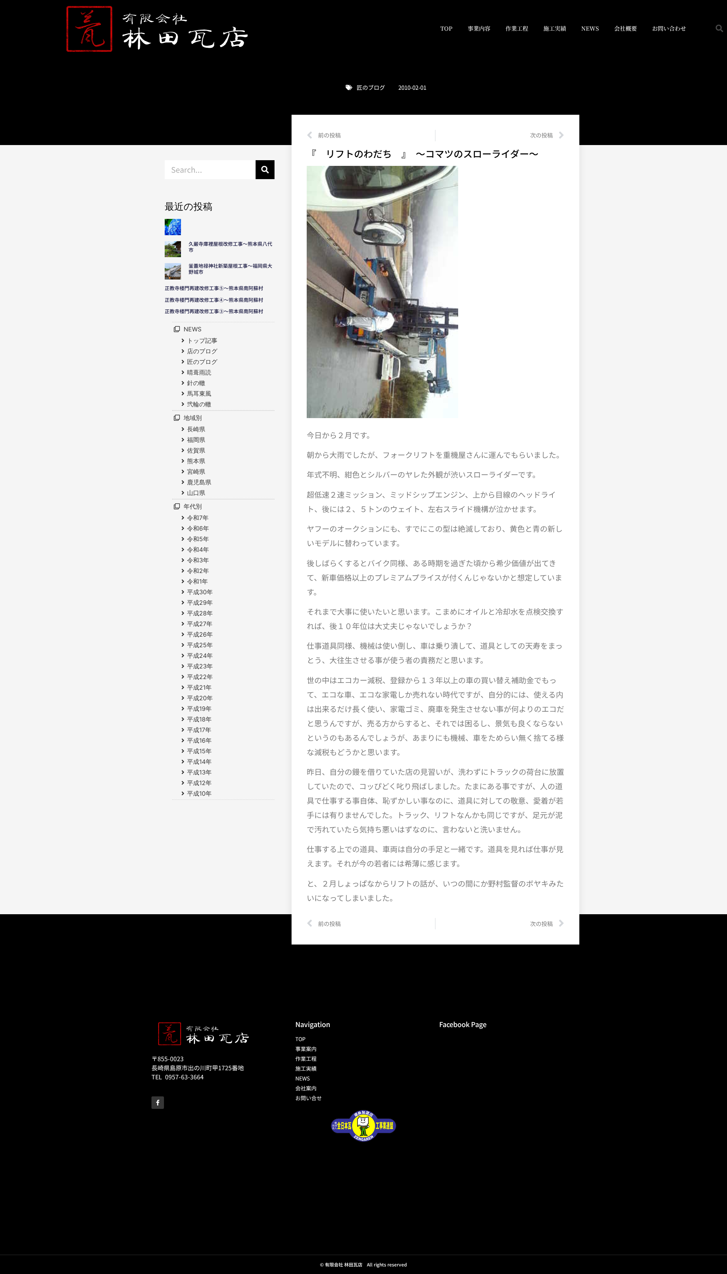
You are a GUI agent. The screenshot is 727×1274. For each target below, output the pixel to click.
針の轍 (196, 383)
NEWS (590, 28)
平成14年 (199, 761)
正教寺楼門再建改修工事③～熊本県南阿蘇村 (214, 311)
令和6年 (198, 528)
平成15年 (199, 751)
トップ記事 (202, 340)
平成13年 (199, 772)
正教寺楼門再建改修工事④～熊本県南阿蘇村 (214, 299)
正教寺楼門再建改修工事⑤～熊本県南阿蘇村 (214, 288)
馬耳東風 (199, 393)
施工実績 (554, 28)
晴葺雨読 (199, 372)
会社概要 (625, 28)
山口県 (196, 492)
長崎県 (196, 429)
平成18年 (199, 719)
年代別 (193, 506)
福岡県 (196, 439)
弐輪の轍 (199, 404)
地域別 (193, 418)
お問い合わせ (669, 28)
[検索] (265, 169)
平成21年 (199, 687)
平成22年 (200, 677)
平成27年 (199, 624)
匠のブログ (371, 87)
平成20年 (200, 698)
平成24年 (200, 655)
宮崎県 (196, 471)
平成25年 (200, 645)
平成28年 (200, 613)
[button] (719, 28)
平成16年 (199, 740)
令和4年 (198, 549)
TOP (446, 28)
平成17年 (199, 730)
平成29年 (200, 602)
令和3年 (198, 560)
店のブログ (202, 351)
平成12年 (199, 783)
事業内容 (479, 28)
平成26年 (200, 634)
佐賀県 (196, 450)
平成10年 (199, 793)
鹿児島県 (199, 482)
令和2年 (198, 571)
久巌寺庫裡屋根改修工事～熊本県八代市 (230, 246)
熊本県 (196, 461)
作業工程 (516, 28)
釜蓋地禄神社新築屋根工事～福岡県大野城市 (230, 268)
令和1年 (197, 581)
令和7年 (198, 517)
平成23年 (200, 666)
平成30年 (200, 592)
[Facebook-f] (157, 1102)
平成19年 (199, 708)
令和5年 (198, 539)
